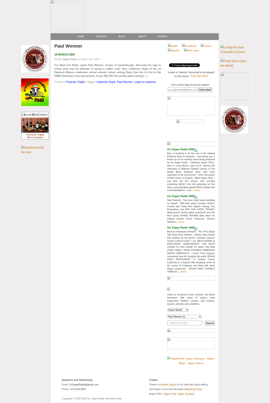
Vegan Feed (169, 393)
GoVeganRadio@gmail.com (83, 384)
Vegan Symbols (186, 393)
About (142, 36)
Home (81, 36)
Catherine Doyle (106, 81)
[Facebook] (189, 45)
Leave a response (145, 81)
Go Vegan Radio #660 (181, 149)
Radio (81, 81)
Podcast (101, 36)
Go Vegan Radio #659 (181, 196)
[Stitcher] (174, 50)
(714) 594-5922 (199, 76)
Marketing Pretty (193, 389)
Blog (121, 36)
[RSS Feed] (191, 50)
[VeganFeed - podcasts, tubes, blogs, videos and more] (191, 363)
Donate (163, 36)
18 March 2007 (64, 54)
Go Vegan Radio (67, 59)
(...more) (195, 190)
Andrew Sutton (168, 384)
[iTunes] (206, 45)
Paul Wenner (124, 81)
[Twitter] (173, 45)
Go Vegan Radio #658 (181, 227)
